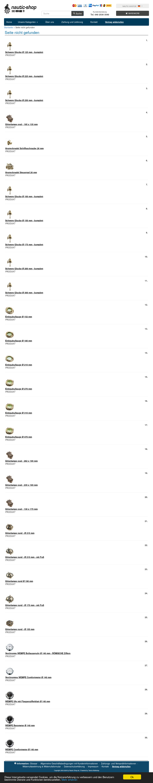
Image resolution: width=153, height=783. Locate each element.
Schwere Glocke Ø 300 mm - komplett (24, 292)
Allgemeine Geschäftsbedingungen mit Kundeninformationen (69, 763)
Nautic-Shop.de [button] (129, 6)
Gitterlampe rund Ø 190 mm (19, 581)
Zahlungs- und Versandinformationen (118, 763)
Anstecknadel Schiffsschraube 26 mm (24, 148)
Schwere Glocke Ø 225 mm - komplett (24, 76)
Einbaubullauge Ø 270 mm (18, 388)
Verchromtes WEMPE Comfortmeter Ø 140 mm (28, 677)
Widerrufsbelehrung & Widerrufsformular (42, 766)
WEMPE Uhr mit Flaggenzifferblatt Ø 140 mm (27, 701)
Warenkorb (133, 13)
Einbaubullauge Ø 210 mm (18, 364)
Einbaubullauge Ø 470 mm (18, 436)
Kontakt (94, 21)
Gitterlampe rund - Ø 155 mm (19, 629)
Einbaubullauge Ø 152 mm (18, 316)
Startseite (8, 27)
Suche (79, 13)
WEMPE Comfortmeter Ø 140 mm (21, 749)
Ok (132, 777)
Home (9, 21)
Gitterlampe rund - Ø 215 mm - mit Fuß (24, 557)
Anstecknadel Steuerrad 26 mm (21, 172)
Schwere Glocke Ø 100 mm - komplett (24, 196)
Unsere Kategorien (27, 21)
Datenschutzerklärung (74, 766)
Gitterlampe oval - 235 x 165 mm (21, 484)
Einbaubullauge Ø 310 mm (18, 412)
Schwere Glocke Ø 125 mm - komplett (24, 52)
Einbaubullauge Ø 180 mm (18, 340)
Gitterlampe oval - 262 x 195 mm (21, 460)
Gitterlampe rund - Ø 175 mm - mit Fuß (24, 605)
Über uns (49, 21)
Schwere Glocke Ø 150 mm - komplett (24, 220)
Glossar (33, 763)
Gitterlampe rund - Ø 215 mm (19, 533)
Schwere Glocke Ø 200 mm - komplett (24, 268)
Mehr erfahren (69, 779)
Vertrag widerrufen (121, 766)
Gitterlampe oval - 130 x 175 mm (21, 508)
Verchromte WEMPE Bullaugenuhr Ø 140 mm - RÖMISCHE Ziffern (38, 653)
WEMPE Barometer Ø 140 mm (20, 725)
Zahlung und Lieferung (72, 21)
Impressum (93, 766)
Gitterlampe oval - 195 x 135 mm (21, 124)
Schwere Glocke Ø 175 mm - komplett (24, 244)
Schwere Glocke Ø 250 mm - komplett (24, 100)
